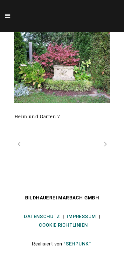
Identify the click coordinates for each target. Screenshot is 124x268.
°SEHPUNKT (78, 244)
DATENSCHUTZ (42, 216)
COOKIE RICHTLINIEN (63, 225)
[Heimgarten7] (62, 67)
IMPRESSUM (81, 216)
